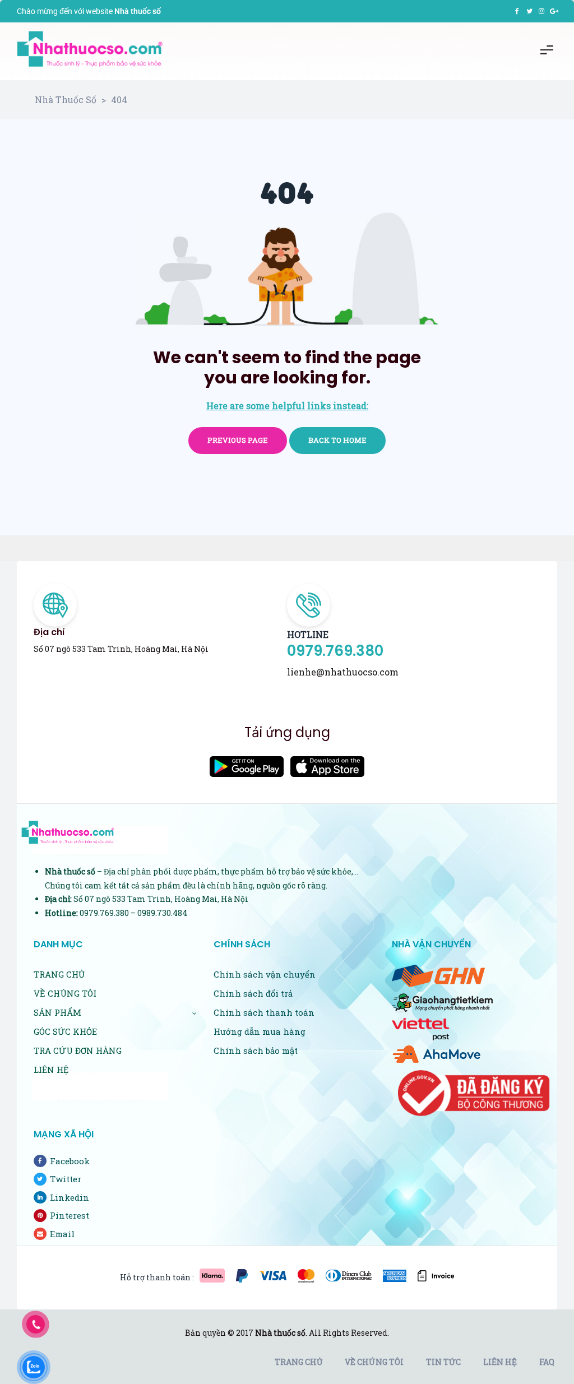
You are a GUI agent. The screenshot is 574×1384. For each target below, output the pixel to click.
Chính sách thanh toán (264, 1012)
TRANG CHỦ (59, 974)
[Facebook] (516, 11)
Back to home (337, 440)
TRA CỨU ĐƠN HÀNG (78, 1050)
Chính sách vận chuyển (265, 974)
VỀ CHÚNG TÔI (65, 993)
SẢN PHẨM (57, 1012)
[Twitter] (529, 11)
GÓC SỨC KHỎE (65, 1031)
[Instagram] (541, 11)
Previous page (237, 440)
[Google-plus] (553, 11)
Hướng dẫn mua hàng (259, 1031)
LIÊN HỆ (51, 1069)
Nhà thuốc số (280, 1332)
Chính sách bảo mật (256, 1050)
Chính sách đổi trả (253, 993)
